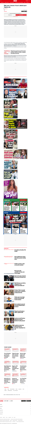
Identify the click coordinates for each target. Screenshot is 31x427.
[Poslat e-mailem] (26, 11)
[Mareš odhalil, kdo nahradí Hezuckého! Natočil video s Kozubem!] (9, 306)
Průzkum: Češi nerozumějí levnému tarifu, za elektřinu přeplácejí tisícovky (19, 291)
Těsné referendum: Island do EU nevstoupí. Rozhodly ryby (7, 231)
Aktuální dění (6, 387)
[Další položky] (30, 2)
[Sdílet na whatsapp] (25, 11)
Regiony (6, 390)
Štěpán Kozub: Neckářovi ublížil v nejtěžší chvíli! (19, 311)
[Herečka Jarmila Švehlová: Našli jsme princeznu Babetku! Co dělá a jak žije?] (9, 320)
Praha (19, 394)
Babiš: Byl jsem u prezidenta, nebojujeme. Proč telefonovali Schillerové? (20, 284)
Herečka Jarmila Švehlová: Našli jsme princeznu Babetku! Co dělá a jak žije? (19, 319)
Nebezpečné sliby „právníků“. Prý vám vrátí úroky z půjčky (19, 272)
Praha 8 (17, 394)
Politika (21, 227)
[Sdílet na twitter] (23, 11)
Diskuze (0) (5, 11)
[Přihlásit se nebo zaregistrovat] (29, 1)
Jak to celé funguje (15, 16)
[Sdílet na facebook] (21, 11)
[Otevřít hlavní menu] (1, 1)
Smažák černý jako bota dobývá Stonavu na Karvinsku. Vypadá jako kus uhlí (19, 327)
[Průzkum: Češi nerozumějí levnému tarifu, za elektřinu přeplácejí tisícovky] (9, 292)
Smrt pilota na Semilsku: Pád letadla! (20, 250)
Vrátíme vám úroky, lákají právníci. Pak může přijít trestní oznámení (19, 298)
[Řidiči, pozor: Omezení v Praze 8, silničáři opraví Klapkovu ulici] (5, 8)
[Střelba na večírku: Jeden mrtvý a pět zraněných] (9, 266)
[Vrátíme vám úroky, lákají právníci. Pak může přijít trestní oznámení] (9, 299)
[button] (23, 401)
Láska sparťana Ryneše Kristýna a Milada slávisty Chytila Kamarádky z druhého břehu (7, 208)
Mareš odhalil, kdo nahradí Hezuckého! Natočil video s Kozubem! (19, 305)
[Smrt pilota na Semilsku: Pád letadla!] (9, 252)
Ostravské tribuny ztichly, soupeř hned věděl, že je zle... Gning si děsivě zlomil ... (23, 208)
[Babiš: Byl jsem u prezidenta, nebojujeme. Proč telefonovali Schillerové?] (9, 285)
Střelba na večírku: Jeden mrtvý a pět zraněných (19, 264)
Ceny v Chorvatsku (15, 390)
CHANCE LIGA (7, 200)
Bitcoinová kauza (10, 390)
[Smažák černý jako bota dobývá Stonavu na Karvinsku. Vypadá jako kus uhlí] (9, 327)
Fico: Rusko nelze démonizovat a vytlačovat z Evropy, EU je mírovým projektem (15, 231)
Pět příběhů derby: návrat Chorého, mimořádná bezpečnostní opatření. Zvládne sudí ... (15, 208)
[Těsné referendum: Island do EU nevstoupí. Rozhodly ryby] (9, 278)
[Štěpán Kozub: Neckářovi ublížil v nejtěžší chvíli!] (9, 313)
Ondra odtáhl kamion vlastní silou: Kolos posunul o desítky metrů (20, 258)
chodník (4, 394)
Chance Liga (13, 205)
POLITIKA (6, 212)
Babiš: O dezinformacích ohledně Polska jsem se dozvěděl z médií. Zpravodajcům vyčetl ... (23, 231)
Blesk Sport (5, 205)
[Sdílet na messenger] (24, 11)
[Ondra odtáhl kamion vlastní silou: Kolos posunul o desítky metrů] (9, 259)
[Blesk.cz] (15, 0)
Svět (4, 227)
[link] (4, 400)
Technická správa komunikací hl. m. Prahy (11, 394)
